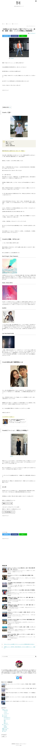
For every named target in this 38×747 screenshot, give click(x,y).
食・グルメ (4, 731)
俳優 (4, 720)
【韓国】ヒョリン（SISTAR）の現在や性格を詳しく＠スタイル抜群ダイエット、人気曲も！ (19, 647)
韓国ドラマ (6, 723)
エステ (5, 725)
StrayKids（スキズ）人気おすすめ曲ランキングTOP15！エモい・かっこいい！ (19, 701)
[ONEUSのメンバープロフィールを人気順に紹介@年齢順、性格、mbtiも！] (4, 577)
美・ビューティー (5, 724)
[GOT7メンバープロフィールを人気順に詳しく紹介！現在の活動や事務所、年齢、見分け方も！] (4, 570)
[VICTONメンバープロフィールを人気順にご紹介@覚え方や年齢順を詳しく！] (4, 592)
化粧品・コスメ (5, 709)
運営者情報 (13, 743)
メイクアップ (6, 713)
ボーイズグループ (32, 33)
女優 (4, 721)
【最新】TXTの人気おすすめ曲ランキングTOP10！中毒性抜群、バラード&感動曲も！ (20, 692)
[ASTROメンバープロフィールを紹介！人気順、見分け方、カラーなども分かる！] (4, 614)
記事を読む (9, 573)
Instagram (12, 58)
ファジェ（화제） (19, 745)
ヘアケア (5, 712)
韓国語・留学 (4, 729)
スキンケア (6, 710)
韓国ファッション (5, 728)
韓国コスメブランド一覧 (7, 503)
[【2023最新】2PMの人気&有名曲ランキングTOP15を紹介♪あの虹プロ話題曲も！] (4, 584)
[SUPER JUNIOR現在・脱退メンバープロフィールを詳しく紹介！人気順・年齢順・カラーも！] (4, 636)
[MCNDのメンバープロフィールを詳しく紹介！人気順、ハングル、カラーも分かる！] (4, 629)
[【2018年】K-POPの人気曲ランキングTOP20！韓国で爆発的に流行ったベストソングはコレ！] (4, 621)
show (10, 107)
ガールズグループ (7, 717)
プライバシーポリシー (23, 743)
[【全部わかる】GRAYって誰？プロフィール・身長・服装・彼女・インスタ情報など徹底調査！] (4, 599)
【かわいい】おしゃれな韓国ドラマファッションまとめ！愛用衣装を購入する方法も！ (19, 644)
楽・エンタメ (4, 716)
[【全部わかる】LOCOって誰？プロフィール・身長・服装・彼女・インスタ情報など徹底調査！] (4, 606)
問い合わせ (17, 743)
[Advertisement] (19, 15)
